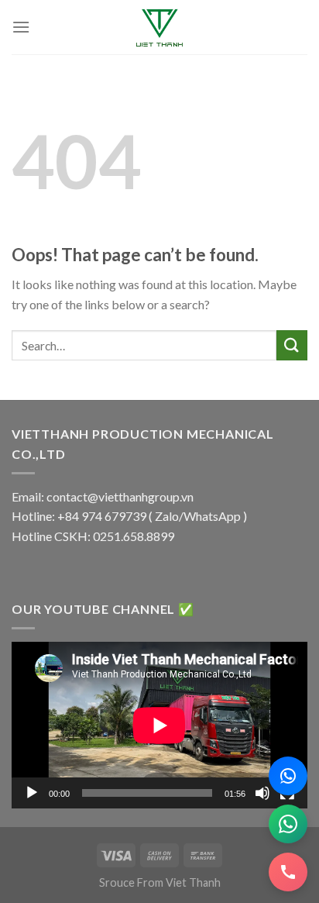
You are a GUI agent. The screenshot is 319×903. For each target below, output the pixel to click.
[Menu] (21, 27)
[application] (159, 725)
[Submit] (291, 345)
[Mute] (262, 793)
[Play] (31, 793)
